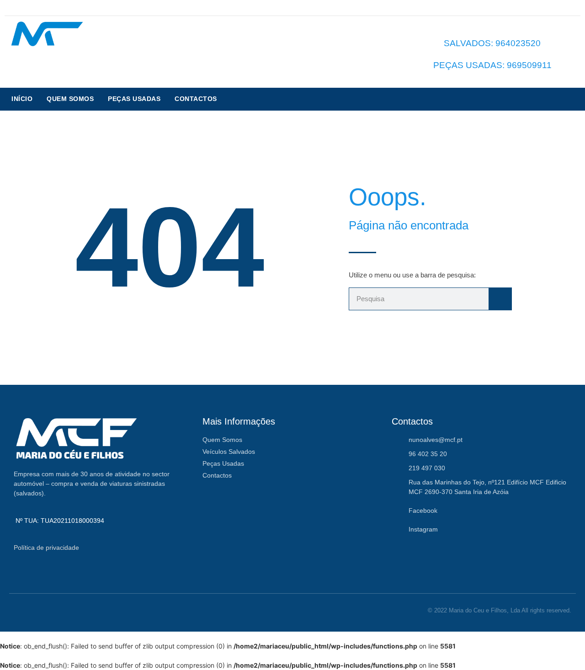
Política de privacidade (46, 547)
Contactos (196, 98)
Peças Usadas (134, 98)
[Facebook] (563, 7)
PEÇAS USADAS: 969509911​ (492, 65)
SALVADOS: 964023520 (492, 43)
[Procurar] (500, 299)
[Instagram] (574, 7)
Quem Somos (70, 98)
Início (21, 98)
